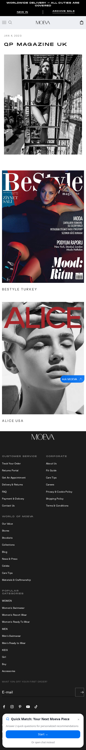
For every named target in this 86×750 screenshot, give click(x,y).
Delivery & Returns (12, 484)
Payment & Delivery (13, 498)
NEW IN (22, 12)
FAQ (4, 491)
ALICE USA (13, 421)
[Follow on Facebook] (4, 707)
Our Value (7, 523)
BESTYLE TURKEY (19, 289)
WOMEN (7, 600)
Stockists (7, 537)
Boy (4, 664)
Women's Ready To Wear (16, 621)
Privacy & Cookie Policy (59, 491)
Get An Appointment (14, 477)
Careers (50, 484)
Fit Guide (51, 470)
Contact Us (8, 505)
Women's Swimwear (13, 608)
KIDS (5, 650)
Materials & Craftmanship (16, 580)
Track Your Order (11, 463)
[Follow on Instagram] (12, 707)
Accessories (8, 671)
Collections (8, 544)
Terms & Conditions (57, 505)
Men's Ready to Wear (14, 643)
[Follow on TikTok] (36, 707)
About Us (51, 463)
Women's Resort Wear (14, 615)
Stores (5, 530)
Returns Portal (10, 470)
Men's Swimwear (11, 636)
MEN (5, 629)
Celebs (5, 565)
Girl (4, 657)
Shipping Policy (55, 498)
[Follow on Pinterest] (20, 707)
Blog (4, 552)
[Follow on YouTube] (28, 707)
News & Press (9, 559)
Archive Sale (63, 11)
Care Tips (51, 477)
